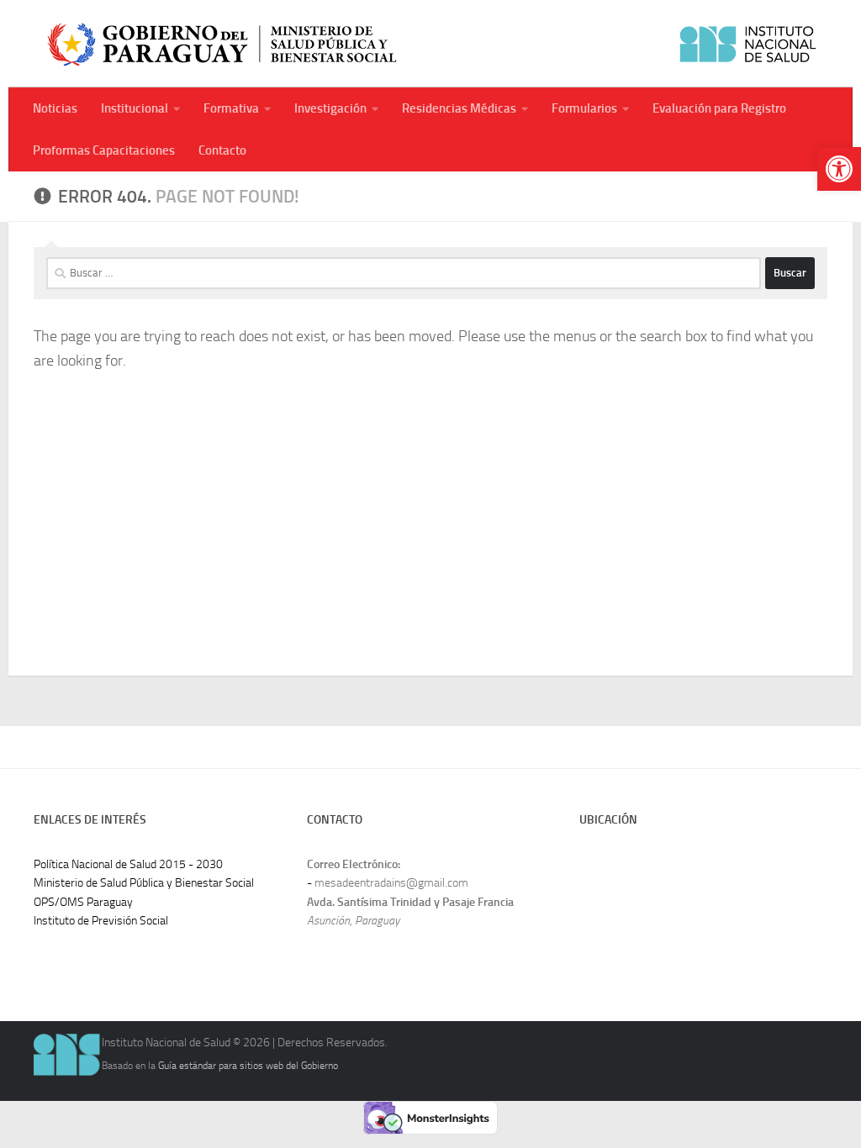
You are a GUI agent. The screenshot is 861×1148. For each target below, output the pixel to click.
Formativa (231, 108)
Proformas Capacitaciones (104, 150)
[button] (839, 169)
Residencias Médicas (459, 108)
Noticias (55, 108)
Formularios (584, 108)
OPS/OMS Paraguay (83, 902)
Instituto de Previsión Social (101, 921)
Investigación (330, 108)
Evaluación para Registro (719, 108)
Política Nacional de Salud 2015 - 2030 (128, 864)
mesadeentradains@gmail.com (391, 883)
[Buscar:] (403, 273)
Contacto (222, 150)
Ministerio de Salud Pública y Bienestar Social (144, 883)
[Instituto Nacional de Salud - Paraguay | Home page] (430, 44)
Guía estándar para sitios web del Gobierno (248, 1065)
